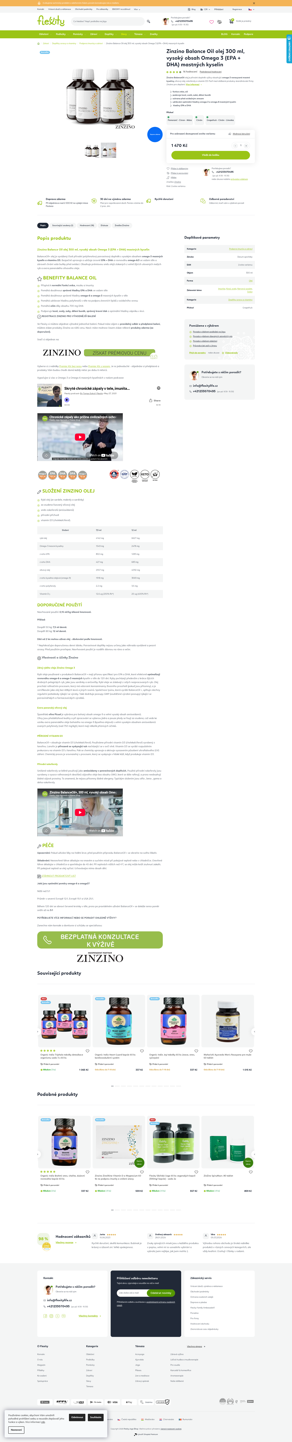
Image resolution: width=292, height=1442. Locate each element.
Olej (250, 281)
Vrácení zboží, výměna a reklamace (206, 1286)
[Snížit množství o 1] (235, 145)
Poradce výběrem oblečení (205, 341)
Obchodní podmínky (83, 9)
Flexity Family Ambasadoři (202, 1308)
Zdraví (89, 1370)
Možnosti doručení (241, 134)
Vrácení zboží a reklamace (59, 9)
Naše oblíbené (177, 1381)
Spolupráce (42, 1381)
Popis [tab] (43, 225)
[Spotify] (63, 1316)
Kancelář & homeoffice (180, 1370)
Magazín (41, 1365)
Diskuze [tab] (104, 225)
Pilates (138, 1370)
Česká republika (128, 1419)
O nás (40, 1360)
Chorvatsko (168, 1419)
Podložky (90, 1360)
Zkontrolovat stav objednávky (204, 1329)
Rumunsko (187, 1419)
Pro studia (175, 1365)
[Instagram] (51, 1316)
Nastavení (16, 1430)
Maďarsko (150, 1419)
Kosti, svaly (231, 289)
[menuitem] (45, 34)
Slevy (88, 1381)
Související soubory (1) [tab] (62, 225)
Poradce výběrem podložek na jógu (209, 332)
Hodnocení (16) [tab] (87, 225)
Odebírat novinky (161, 1293)
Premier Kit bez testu (70, 366)
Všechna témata (194, 1346)
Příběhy (40, 1370)
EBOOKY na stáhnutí (121, 9)
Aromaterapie (176, 1376)
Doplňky (90, 1376)
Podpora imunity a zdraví (240, 249)
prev (37, 1031)
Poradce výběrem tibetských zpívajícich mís (212, 336)
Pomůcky (90, 1365)
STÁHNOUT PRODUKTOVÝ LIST (59, 876)
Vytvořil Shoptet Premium (147, 1434)
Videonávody (231, 353)
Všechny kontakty (88, 1316)
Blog (193, 9)
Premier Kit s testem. (99, 366)
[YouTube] (57, 1316)
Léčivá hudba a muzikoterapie (184, 1360)
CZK (206, 9)
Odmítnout (77, 1417)
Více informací (192, 84)
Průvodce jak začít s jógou (205, 346)
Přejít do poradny (197, 353)
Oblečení (90, 1354)
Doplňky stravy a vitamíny (240, 300)
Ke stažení (42, 1376)
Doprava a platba (198, 1302)
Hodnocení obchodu (199, 1324)
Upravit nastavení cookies (171, 1429)
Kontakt (40, 9)
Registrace (237, 9)
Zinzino (177, 182)
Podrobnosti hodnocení (210, 72)
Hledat (148, 21)
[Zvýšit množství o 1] (246, 145)
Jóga (137, 1365)
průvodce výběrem (239, 179)
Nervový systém (244, 289)
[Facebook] (45, 1316)
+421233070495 (184, 21)
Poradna (194, 1313)
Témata (89, 1386)
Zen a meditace (142, 1376)
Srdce (249, 292)
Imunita (221, 289)
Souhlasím (95, 1417)
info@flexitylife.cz (205, 385)
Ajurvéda (139, 1360)
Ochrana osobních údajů (201, 1297)
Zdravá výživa (176, 1354)
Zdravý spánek (142, 1381)
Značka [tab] (122, 225)
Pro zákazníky (102, 9)
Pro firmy (194, 1318)
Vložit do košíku (210, 155)
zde (43, 1422)
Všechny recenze (64, 1242)
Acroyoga (139, 1354)
